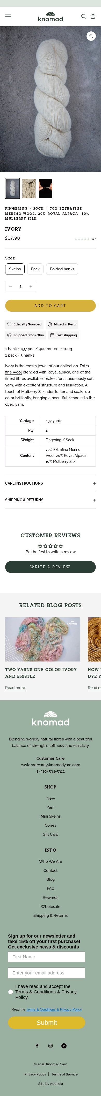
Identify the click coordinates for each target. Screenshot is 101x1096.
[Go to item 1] (12, 188)
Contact (50, 870)
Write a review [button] (50, 567)
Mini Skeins (51, 816)
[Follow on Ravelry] (64, 1045)
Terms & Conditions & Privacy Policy (54, 1009)
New (50, 798)
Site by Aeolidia (50, 1084)
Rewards (50, 897)
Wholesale (50, 906)
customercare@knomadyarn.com (50, 765)
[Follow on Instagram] (50, 1045)
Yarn (51, 807)
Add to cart (50, 306)
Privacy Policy (35, 1074)
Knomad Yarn (56, 1064)
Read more (15, 687)
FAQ (50, 888)
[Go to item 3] (45, 188)
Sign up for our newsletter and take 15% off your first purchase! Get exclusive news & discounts (44, 941)
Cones (50, 825)
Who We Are (50, 861)
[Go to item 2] (29, 188)
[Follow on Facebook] (37, 1045)
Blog (50, 879)
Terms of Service (64, 1074)
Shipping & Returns (50, 915)
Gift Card (50, 834)
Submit (47, 1022)
